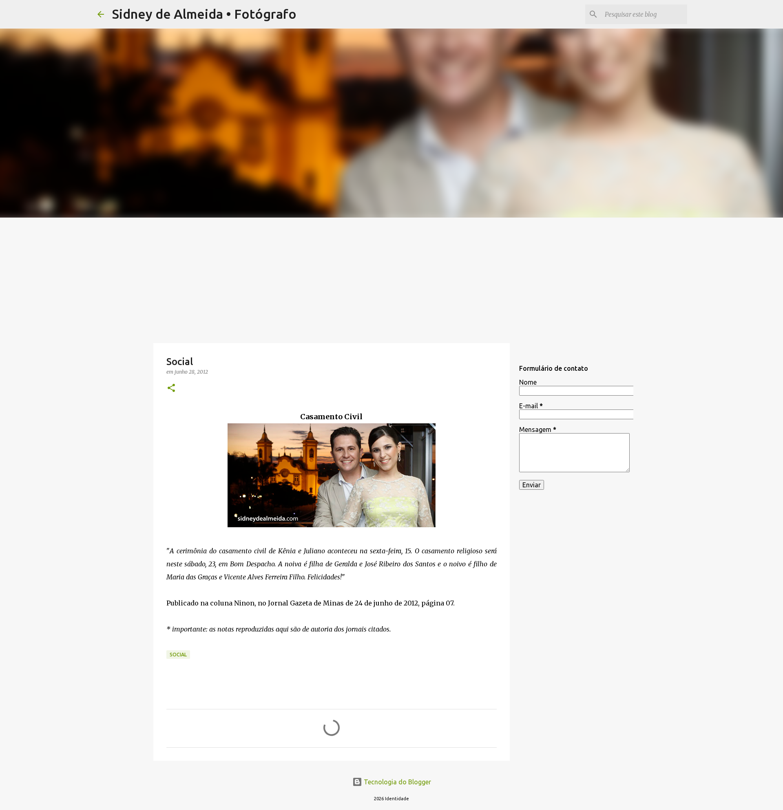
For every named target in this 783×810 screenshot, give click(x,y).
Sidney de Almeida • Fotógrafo (204, 14)
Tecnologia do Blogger (396, 782)
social (178, 654)
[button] (171, 388)
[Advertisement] (391, 279)
